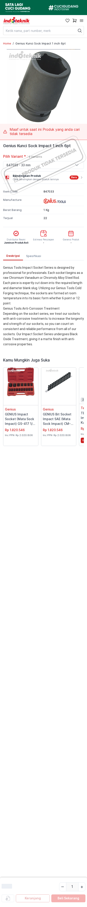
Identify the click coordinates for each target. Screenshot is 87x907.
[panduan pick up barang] (43, 7)
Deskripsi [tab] (13, 255)
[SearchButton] (80, 30)
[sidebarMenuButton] (81, 20)
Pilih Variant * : (22, 156)
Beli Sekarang (68, 898)
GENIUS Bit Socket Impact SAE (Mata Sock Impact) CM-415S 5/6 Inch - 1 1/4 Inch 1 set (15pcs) (58, 419)
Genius (10, 409)
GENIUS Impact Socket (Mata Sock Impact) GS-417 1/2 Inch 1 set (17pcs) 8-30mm (20, 419)
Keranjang (33, 898)
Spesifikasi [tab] (33, 256)
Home (7, 43)
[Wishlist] (67, 20)
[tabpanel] (43, 306)
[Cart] (74, 20)
